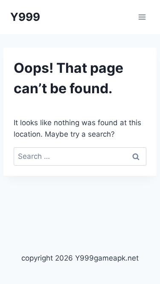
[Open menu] (142, 16)
